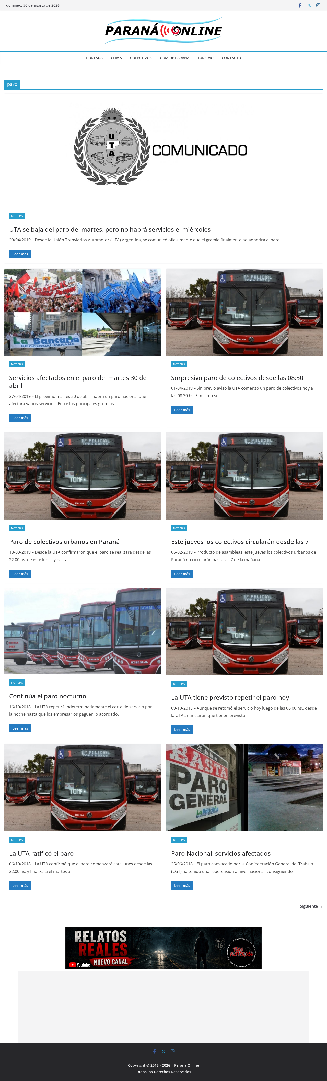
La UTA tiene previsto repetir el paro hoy (230, 697)
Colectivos (141, 57)
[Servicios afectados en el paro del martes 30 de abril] (82, 312)
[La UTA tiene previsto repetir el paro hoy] (244, 632)
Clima (116, 57)
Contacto (231, 57)
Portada (94, 57)
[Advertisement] (163, 1007)
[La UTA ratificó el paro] (82, 787)
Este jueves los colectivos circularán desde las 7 (240, 541)
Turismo (205, 57)
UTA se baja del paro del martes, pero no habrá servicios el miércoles (110, 229)
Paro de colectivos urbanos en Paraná (64, 541)
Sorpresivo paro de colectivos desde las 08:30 (237, 377)
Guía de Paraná (174, 57)
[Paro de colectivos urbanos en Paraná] (82, 476)
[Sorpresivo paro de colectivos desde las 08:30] (244, 312)
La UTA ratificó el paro (41, 853)
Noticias (17, 216)
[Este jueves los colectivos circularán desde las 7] (244, 476)
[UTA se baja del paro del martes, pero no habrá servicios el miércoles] (163, 150)
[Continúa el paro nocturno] (82, 631)
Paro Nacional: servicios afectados (221, 853)
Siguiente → (311, 906)
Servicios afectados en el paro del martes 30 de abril (78, 381)
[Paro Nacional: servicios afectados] (244, 787)
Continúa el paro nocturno (47, 696)
